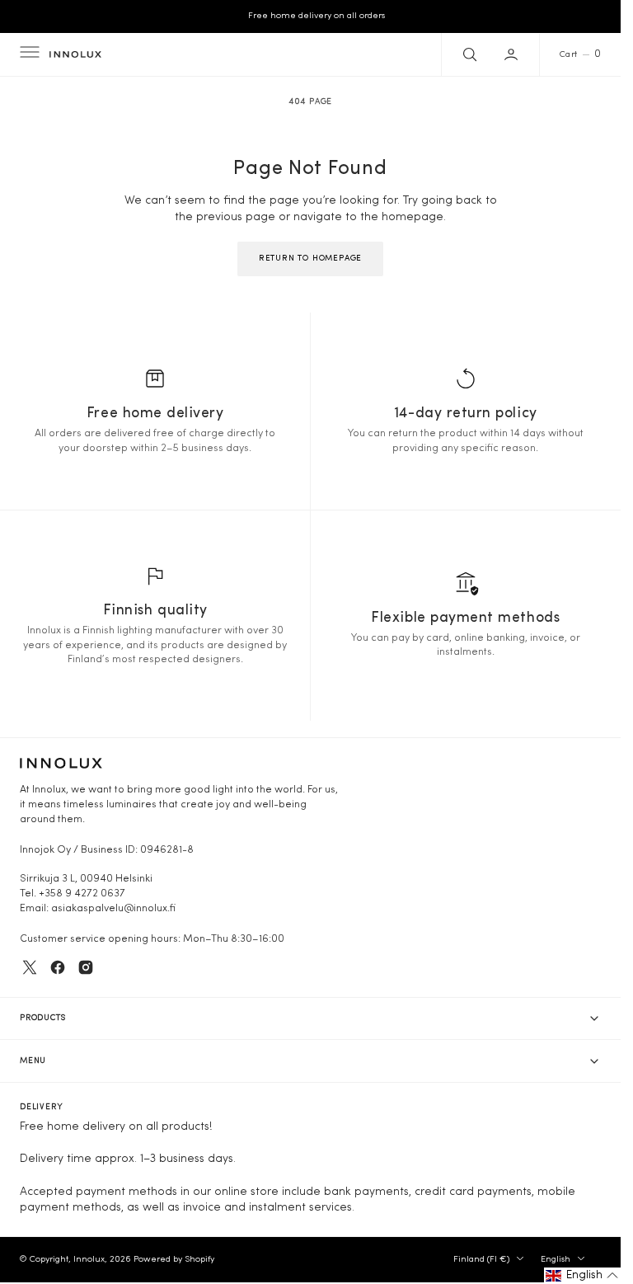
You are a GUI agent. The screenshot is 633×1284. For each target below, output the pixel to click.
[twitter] (30, 967)
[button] (28, 54)
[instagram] (86, 967)
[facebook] (58, 967)
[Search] (468, 54)
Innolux (89, 1259)
